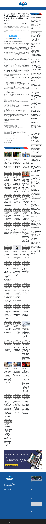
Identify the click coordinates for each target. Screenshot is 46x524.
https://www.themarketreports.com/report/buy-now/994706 (16, 78)
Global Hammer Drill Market (9, 43)
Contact (20, 522)
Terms (4, 522)
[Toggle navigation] (22, 8)
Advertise (15, 522)
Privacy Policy (9, 522)
